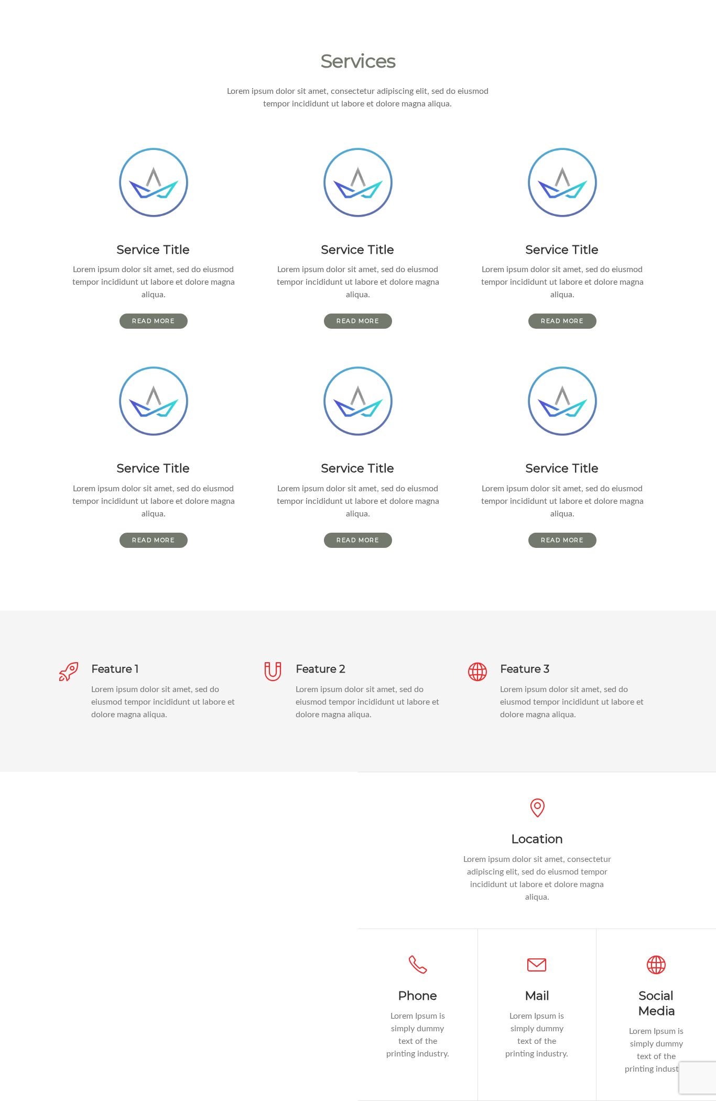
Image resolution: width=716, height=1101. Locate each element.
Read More (153, 321)
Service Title (153, 249)
